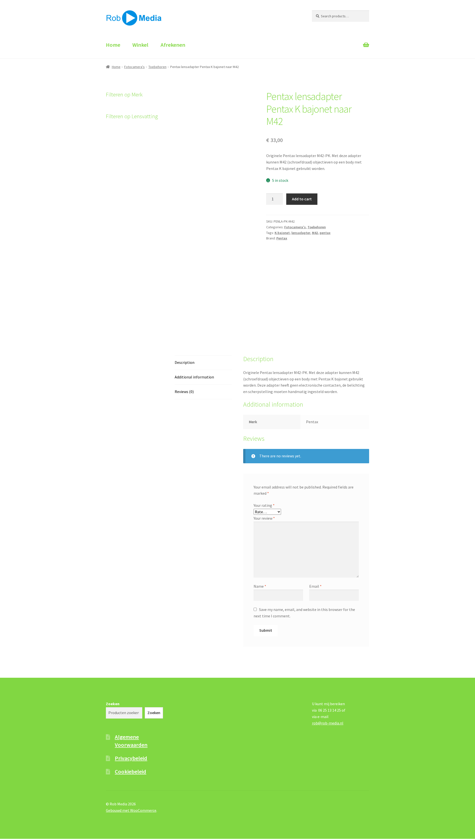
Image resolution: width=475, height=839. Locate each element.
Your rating (264, 505)
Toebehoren (157, 67)
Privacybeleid (131, 758)
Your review (264, 518)
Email (315, 586)
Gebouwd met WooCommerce (131, 810)
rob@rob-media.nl (327, 723)
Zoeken (112, 703)
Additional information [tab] (194, 376)
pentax (325, 233)
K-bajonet (282, 233)
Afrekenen (173, 44)
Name (260, 586)
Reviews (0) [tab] (184, 391)
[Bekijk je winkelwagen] (340, 40)
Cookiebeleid (130, 771)
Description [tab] (184, 362)
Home (113, 44)
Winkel (140, 44)
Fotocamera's (134, 67)
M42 (315, 233)
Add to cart (302, 198)
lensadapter (300, 233)
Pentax (281, 238)
